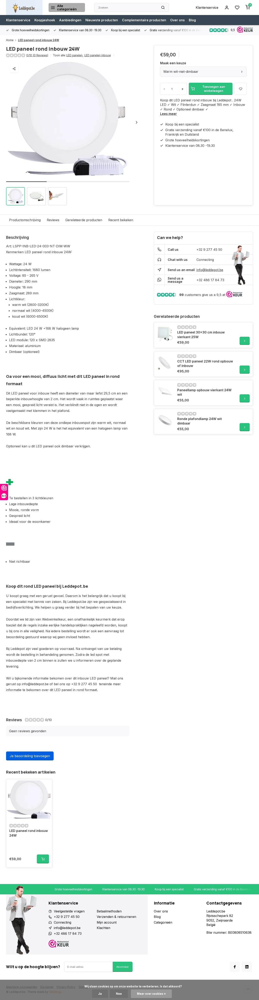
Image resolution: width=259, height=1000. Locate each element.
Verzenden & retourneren (116, 917)
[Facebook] (235, 967)
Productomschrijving (25, 220)
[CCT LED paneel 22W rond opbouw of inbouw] (165, 362)
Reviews (53, 220)
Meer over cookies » (151, 993)
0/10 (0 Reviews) (37, 55)
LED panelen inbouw (97, 55)
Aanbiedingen (70, 20)
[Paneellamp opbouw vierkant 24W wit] (165, 391)
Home (10, 40)
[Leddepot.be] (24, 7)
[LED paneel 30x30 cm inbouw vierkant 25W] (165, 333)
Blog (192, 20)
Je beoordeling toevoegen (30, 756)
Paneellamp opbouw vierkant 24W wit (204, 392)
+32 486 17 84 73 (210, 280)
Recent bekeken (120, 220)
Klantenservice (207, 7)
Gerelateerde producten (83, 220)
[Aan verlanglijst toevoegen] (46, 785)
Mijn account (107, 922)
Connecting (205, 260)
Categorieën (163, 922)
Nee (119, 993)
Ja (100, 993)
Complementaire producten (144, 20)
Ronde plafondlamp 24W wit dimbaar (199, 421)
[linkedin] (247, 967)
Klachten (103, 928)
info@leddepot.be (209, 270)
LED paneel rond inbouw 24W (38, 40)
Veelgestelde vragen (69, 911)
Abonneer (122, 966)
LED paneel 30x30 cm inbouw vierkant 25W (201, 334)
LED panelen (74, 55)
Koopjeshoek (44, 20)
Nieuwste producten (101, 20)
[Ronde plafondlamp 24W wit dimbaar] (165, 420)
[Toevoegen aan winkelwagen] (43, 858)
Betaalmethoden (109, 911)
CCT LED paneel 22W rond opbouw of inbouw (205, 363)
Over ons (177, 20)
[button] (137, 122)
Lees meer (168, 114)
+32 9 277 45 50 (209, 250)
